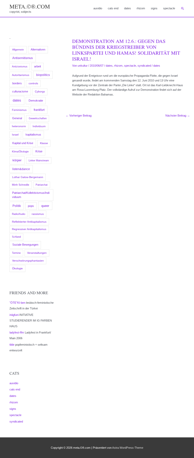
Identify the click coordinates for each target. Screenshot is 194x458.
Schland (16, 236)
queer (45, 206)
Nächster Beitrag (177, 115)
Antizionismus (19, 66)
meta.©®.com (29, 6)
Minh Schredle (20, 184)
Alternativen (38, 49)
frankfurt (39, 109)
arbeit (37, 66)
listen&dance (21, 169)
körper (17, 160)
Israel (15, 134)
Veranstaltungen (37, 252)
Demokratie (36, 100)
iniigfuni (14, 314)
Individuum (39, 126)
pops (31, 205)
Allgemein (18, 49)
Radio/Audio (18, 214)
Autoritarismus (20, 75)
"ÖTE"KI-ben (17, 302)
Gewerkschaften (38, 118)
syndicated (16, 421)
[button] (183, 8)
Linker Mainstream (39, 160)
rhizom (141, 8)
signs (154, 8)
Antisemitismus (22, 58)
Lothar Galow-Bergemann (27, 177)
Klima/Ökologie (20, 151)
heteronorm (19, 126)
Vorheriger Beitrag (79, 115)
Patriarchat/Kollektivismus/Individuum (30, 195)
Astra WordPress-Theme (127, 447)
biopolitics (43, 74)
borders (17, 83)
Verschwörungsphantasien (28, 260)
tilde (11, 344)
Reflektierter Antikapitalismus (29, 221)
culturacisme (20, 91)
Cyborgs (40, 91)
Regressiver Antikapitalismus (29, 229)
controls (33, 83)
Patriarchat (42, 184)
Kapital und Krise (22, 143)
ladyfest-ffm (16, 332)
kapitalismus (33, 134)
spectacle (169, 8)
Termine (16, 252)
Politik (17, 205)
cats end (113, 8)
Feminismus (19, 109)
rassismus (38, 214)
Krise (38, 151)
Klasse (44, 143)
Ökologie (17, 268)
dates (127, 8)
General (17, 118)
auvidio (97, 8)
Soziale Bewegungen (25, 244)
